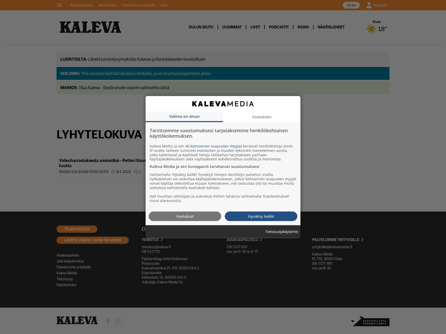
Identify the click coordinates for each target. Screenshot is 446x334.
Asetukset (185, 216)
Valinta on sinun (184, 116)
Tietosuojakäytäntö (281, 231)
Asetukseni (262, 116)
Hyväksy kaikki (261, 216)
